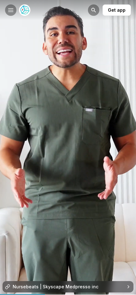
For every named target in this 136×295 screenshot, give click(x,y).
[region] (68, 294)
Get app (117, 10)
